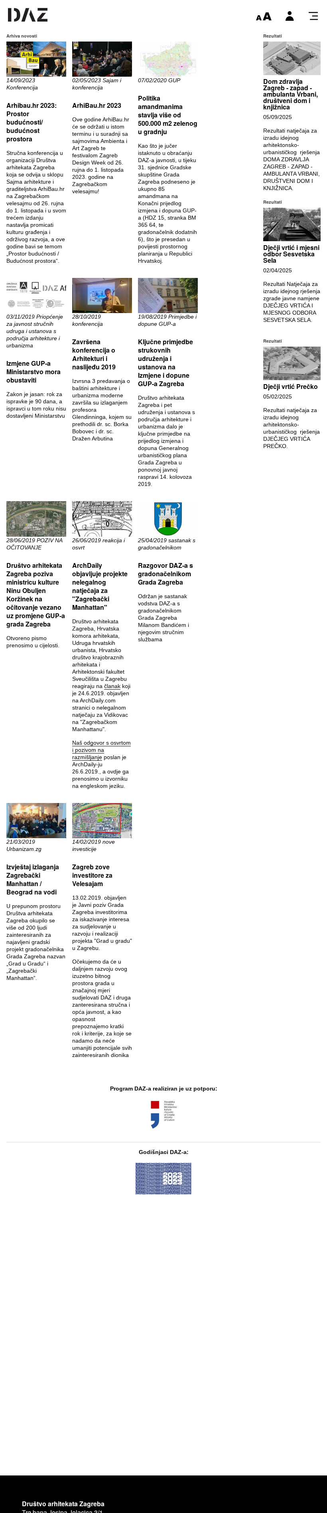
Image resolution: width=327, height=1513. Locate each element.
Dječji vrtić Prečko (290, 386)
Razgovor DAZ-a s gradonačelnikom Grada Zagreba (165, 574)
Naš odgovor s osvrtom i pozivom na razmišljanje (101, 750)
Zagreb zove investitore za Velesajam (92, 875)
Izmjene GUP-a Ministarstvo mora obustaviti (33, 372)
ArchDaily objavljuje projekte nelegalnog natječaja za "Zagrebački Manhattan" (100, 586)
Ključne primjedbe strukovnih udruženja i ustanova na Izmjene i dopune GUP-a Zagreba (165, 362)
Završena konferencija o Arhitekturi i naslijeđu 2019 (94, 354)
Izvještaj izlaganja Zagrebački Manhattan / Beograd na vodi (32, 879)
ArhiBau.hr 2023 (96, 105)
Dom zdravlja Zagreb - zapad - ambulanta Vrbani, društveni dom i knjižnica (290, 94)
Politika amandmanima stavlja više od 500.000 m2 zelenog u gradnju (167, 114)
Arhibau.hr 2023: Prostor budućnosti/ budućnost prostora (31, 122)
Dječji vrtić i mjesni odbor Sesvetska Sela (291, 254)
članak (112, 686)
